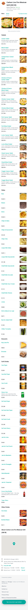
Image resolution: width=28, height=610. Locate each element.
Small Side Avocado (7, 275)
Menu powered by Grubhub (14, 31)
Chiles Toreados (6, 329)
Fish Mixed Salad (6, 126)
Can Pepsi (4, 365)
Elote (2, 212)
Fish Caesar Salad (6, 117)
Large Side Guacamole (8, 257)
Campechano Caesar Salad (7, 57)
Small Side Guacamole (7, 266)
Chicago (10, 581)
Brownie (3, 351)
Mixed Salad (4, 47)
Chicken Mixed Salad (7, 108)
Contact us (4, 589)
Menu (2, 13)
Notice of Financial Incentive (9, 597)
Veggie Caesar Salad (7, 171)
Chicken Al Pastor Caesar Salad (6, 78)
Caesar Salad (5, 38)
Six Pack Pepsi (5, 401)
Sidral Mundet (5, 473)
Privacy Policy (5, 594)
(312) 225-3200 (10, 10)
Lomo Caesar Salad (7, 135)
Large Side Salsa (6, 248)
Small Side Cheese (6, 293)
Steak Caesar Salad (7, 153)
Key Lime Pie (5, 342)
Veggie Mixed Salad (7, 180)
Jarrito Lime (5, 437)
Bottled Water (5, 520)
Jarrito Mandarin (6, 455)
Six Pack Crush (5, 419)
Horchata (4, 511)
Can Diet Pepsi (5, 374)
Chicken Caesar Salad (7, 99)
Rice (2, 194)
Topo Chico (4, 500)
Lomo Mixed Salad (6, 144)
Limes (3, 302)
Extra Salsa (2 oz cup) (7, 311)
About (7, 13)
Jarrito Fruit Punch (6, 446)
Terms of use (5, 592)
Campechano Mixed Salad (7, 68)
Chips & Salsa (5, 221)
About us (4, 586)
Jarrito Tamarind (6, 482)
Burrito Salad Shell (6, 320)
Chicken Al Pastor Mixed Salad (6, 89)
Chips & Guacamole (7, 230)
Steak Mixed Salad (6, 162)
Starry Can (4, 392)
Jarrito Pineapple (6, 464)
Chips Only (4, 239)
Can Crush (4, 383)
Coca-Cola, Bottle (6, 491)
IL (6, 581)
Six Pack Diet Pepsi (6, 410)
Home (3, 581)
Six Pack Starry (5, 428)
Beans (3, 203)
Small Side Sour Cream (8, 284)
